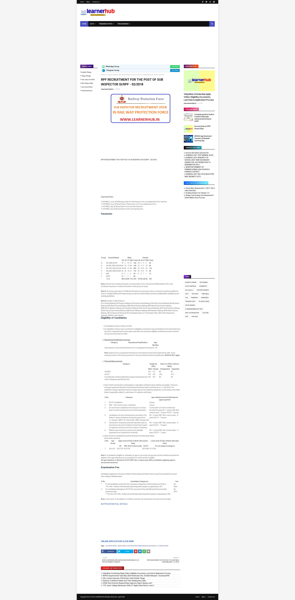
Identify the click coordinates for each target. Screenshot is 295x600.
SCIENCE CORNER (190, 282)
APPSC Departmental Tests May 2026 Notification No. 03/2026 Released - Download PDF (136, 576)
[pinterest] (214, 2)
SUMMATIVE (203, 286)
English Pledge (86, 72)
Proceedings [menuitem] (123, 24)
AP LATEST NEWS (111, 546)
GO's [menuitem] (92, 24)
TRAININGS (194, 297)
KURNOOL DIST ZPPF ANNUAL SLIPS (199, 155)
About (88, 2)
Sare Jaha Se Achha (88, 79)
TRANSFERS (204, 297)
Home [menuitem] (84, 24)
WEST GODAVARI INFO (192, 313)
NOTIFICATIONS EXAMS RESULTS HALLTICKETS (141, 546)
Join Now (174, 67)
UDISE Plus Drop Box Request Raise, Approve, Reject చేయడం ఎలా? (127, 583)
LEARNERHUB (99, 597)
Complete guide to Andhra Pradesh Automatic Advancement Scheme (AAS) (204, 118)
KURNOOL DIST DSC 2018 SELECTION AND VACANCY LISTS (199, 175)
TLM (186, 297)
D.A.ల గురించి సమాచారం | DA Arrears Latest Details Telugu (124, 578)
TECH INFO (195, 294)
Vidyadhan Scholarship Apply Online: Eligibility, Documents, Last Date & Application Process (137, 573)
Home (82, 2)
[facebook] (203, 2)
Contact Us (95, 2)
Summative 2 (189, 290)
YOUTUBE (205, 313)
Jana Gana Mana (87, 87)
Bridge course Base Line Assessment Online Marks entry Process (199, 196)
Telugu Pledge (86, 76)
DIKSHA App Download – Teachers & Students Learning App (203, 138)
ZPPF (186, 316)
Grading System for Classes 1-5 (197, 193)
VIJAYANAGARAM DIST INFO (194, 309)
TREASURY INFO (190, 301)
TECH (187, 294)
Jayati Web (121, 597)
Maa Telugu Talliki (87, 83)
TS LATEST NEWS (111, 75)
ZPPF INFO (194, 316)
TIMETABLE (205, 294)
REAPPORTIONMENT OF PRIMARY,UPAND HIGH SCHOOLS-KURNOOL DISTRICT (197, 169)
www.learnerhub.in (107, 89)
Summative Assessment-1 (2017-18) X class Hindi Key (200, 189)
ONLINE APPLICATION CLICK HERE (117, 541)
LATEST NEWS (121, 546)
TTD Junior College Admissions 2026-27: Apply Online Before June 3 (128, 586)
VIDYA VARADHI (190, 305)
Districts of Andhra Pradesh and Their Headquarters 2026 (124, 581)
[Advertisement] (147, 44)
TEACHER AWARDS (203, 290)
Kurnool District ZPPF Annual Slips (202, 127)
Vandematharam (86, 90)
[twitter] (206, 2)
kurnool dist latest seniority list (197, 153)
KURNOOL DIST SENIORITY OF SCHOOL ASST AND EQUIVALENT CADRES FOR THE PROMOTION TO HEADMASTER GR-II (198, 161)
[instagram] (210, 2)
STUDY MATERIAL (190, 286)
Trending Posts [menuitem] (105, 24)
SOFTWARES (204, 282)
